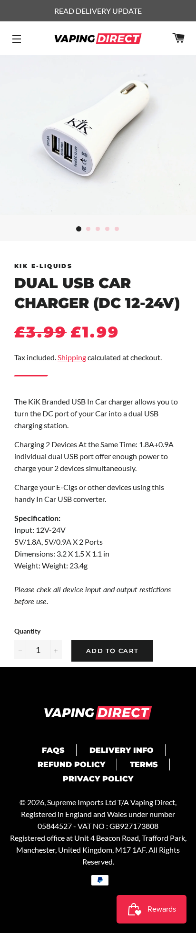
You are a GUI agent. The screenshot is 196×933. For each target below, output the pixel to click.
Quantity (27, 631)
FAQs (53, 750)
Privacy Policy (98, 778)
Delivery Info (121, 750)
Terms (144, 764)
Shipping (72, 357)
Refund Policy (71, 764)
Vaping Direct (152, 802)
